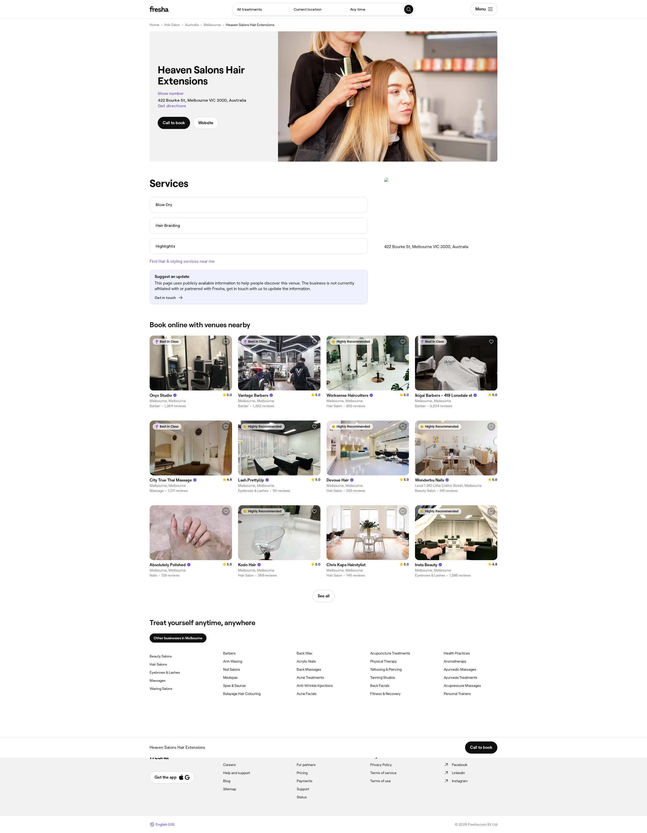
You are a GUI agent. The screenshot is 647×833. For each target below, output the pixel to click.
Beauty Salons (161, 656)
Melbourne (212, 25)
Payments (304, 781)
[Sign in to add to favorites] (226, 342)
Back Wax (304, 653)
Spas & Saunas (234, 686)
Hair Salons (158, 664)
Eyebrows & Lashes (165, 672)
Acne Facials (306, 694)
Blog (226, 781)
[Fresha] (159, 9)
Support (303, 789)
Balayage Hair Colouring (242, 694)
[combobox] (261, 9)
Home (154, 25)
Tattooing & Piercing (386, 669)
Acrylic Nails (306, 661)
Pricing (302, 773)
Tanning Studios (382, 677)
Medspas (230, 677)
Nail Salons (231, 669)
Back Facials (379, 686)
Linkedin (458, 773)
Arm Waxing (232, 661)
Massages (158, 680)
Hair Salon (172, 25)
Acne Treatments (310, 677)
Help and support (236, 773)
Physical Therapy (383, 661)
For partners (306, 765)
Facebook (459, 765)
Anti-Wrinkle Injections (315, 686)
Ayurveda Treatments (460, 677)
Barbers (229, 653)
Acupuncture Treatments (390, 653)
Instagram (460, 781)
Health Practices (457, 653)
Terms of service (383, 773)
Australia (192, 25)
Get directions (172, 106)
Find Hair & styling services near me (182, 261)
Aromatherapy (455, 661)
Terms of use (380, 781)
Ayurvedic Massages (460, 669)
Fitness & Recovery (385, 694)
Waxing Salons (161, 689)
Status (302, 797)
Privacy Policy (381, 765)
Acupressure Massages (462, 686)
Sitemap (229, 789)
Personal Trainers (457, 694)
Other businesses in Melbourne (178, 638)
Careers (229, 765)
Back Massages (309, 669)
